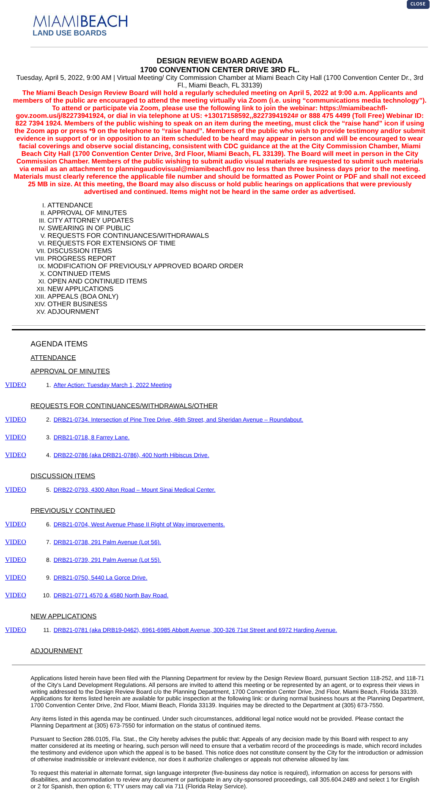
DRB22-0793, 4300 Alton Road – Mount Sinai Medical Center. (135, 489)
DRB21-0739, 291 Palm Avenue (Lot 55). (107, 559)
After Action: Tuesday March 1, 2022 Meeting (113, 384)
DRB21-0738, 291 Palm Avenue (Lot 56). (107, 542)
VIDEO (15, 385)
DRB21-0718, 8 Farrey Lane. (92, 437)
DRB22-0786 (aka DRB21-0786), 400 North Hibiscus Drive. (131, 455)
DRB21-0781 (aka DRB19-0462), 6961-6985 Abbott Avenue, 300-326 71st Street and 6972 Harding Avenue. (195, 629)
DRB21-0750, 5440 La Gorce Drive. (101, 577)
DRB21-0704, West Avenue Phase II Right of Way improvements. (139, 524)
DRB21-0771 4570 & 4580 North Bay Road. (111, 595)
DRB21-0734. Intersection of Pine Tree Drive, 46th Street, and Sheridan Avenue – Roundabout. (178, 419)
